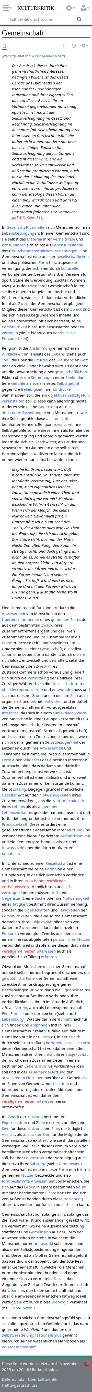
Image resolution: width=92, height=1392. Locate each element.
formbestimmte (16, 1181)
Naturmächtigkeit (68, 800)
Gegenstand (13, 898)
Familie (17, 1013)
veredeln (10, 332)
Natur (66, 418)
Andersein (47, 406)
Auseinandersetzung (46, 1071)
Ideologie (60, 1301)
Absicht (8, 1134)
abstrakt (45, 1243)
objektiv (9, 689)
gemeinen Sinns (65, 619)
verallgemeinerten (19, 951)
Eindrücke (62, 389)
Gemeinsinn (69, 1163)
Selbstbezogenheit (61, 742)
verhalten (38, 227)
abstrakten (11, 412)
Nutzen (83, 939)
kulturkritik (35, 7)
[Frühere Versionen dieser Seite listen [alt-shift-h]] (74, 46)
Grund (37, 695)
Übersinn (16, 1290)
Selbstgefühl (68, 383)
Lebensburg (12, 1019)
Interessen (46, 951)
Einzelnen (34, 1077)
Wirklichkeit (12, 354)
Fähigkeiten (69, 910)
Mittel (7, 642)
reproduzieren (30, 689)
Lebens (58, 354)
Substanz (38, 1163)
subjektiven (63, 712)
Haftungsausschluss (19, 1385)
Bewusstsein (13, 847)
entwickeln (61, 689)
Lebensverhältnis (17, 812)
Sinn (74, 695)
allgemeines (49, 806)
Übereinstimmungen (20, 619)
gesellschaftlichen (72, 256)
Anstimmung (40, 348)
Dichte (50, 1192)
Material (34, 239)
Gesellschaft (17, 227)
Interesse (10, 712)
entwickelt (53, 701)
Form (43, 262)
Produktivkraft (14, 824)
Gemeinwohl (21, 1307)
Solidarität (32, 759)
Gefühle (18, 383)
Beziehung (73, 1198)
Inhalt (66, 1019)
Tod (5, 359)
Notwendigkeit (76, 898)
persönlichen (64, 939)
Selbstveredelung (17, 1335)
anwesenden (13, 1077)
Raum (81, 1186)
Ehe (5, 1013)
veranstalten (13, 401)
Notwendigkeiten (55, 795)
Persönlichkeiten (17, 915)
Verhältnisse (64, 239)
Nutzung (74, 829)
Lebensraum (36, 1066)
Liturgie (41, 359)
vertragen (11, 892)
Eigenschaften (37, 910)
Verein (21, 1007)
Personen (10, 933)
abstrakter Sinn (36, 1134)
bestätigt (61, 1083)
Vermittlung (38, 677)
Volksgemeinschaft (19, 1346)
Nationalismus (48, 1335)
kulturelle (69, 268)
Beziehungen (34, 412)
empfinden (40, 1025)
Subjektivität (41, 921)
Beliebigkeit (31, 389)
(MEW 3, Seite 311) (27, 217)
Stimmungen (42, 377)
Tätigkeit (20, 904)
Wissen (61, 841)
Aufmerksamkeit (75, 835)
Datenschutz (13, 1379)
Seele (70, 377)
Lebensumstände (67, 244)
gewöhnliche (13, 978)
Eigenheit (70, 989)
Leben (29, 1186)
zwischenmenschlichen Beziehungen (44, 250)
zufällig (19, 789)
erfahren (49, 956)
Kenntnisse (11, 853)
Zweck (24, 303)
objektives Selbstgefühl (69, 395)
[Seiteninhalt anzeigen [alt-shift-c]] (4, 46)
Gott (84, 359)
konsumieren (14, 244)
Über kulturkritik (42, 1379)
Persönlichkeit (14, 326)
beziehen (54, 1042)
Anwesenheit (13, 613)
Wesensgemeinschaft (47, 56)
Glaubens (65, 359)
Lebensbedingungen (20, 233)
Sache (40, 898)
